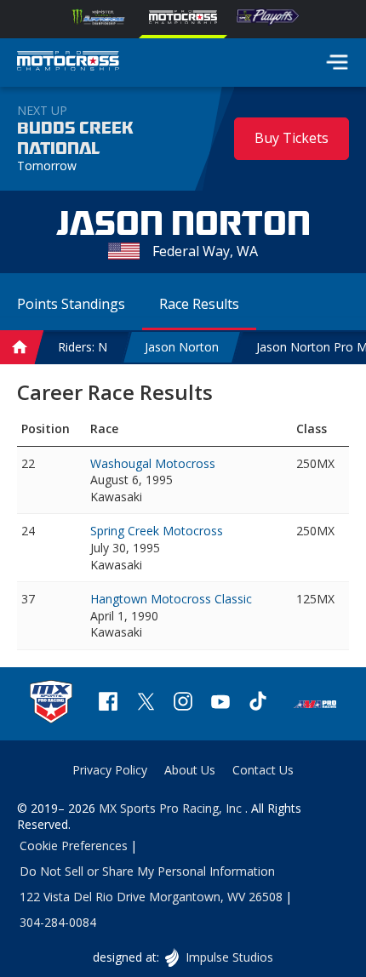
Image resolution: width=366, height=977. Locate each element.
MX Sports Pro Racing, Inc (172, 808)
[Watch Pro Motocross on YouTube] (220, 703)
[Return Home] (68, 63)
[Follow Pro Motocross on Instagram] (183, 703)
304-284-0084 (58, 922)
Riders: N (82, 347)
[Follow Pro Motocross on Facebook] (108, 703)
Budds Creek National (75, 138)
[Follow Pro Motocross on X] (145, 703)
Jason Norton (182, 347)
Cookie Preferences (74, 845)
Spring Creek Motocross (156, 531)
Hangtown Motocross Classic (171, 599)
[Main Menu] (337, 62)
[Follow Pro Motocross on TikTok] (258, 703)
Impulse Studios (228, 957)
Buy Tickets (291, 138)
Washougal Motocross (152, 463)
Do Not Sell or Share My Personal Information (147, 871)
